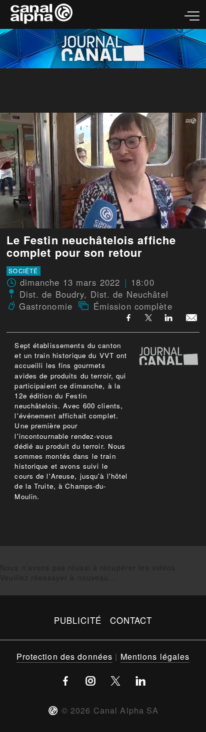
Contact (131, 620)
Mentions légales (155, 656)
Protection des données (64, 656)
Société (23, 271)
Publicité (78, 620)
